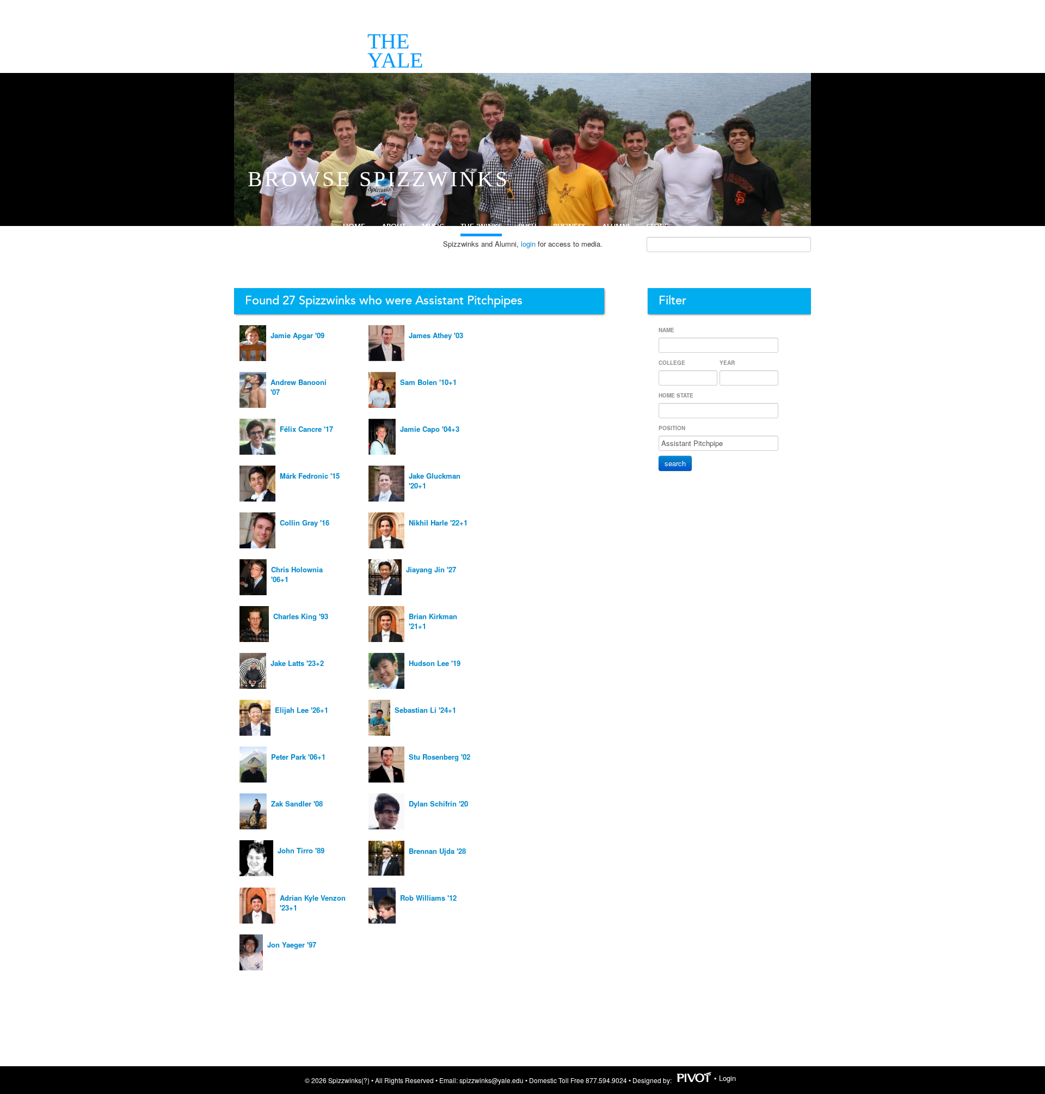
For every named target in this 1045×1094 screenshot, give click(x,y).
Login (727, 1078)
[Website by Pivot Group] (694, 1078)
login (528, 244)
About (393, 226)
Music (433, 226)
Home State (676, 395)
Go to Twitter (1032, 105)
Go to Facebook (1032, 86)
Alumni (616, 226)
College (672, 362)
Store (657, 226)
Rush (527, 226)
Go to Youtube (1032, 124)
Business (569, 226)
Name (666, 330)
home (354, 226)
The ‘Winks (481, 226)
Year (727, 362)
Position (672, 428)
